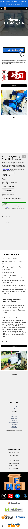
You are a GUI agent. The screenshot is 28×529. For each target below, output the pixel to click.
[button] (1, 8)
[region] (14, 3)
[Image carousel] (14, 104)
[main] (14, 21)
